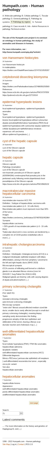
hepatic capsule (13, 157)
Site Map (6, 444)
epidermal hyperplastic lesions (22, 102)
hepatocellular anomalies (19, 376)
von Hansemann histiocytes (20, 57)
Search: (6, 410)
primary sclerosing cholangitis (22, 286)
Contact (21, 444)
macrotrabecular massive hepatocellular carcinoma (19, 192)
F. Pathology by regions (20, 22)
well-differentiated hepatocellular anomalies (23, 333)
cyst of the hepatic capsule (20, 141)
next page (34, 403)
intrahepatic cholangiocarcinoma (24, 244)
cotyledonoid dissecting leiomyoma (25, 77)
